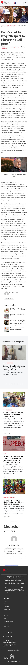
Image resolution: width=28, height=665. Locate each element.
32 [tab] (17, 558)
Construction (13, 25)
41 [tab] (13, 560)
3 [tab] (10, 384)
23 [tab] (23, 556)
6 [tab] (16, 384)
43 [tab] (17, 560)
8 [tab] (20, 384)
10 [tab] (21, 554)
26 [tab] (5, 558)
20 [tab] (17, 556)
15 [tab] (7, 556)
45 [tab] (21, 560)
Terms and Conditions (9, 621)
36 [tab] (25, 558)
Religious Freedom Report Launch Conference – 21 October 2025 (18, 310)
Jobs (5, 618)
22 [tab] (21, 556)
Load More (14, 522)
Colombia (10, 363)
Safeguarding (7, 627)
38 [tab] (7, 560)
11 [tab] (23, 554)
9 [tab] (22, 384)
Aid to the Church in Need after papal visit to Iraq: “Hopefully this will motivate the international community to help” (18, 323)
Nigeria (9, 410)
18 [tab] (13, 556)
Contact (6, 616)
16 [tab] (9, 556)
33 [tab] (19, 558)
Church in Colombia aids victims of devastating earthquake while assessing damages (14, 368)
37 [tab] (5, 560)
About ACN (6, 598)
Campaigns (6, 606)
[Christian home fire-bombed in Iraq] (6, 316)
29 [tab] (11, 558)
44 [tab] (19, 560)
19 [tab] (15, 556)
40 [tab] (11, 560)
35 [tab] (23, 558)
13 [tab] (2, 556)
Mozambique (10, 497)
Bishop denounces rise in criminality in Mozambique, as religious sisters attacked (13, 502)
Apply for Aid (7, 609)
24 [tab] (25, 556)
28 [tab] (9, 558)
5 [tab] (14, 384)
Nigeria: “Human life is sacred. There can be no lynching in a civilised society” (13, 414)
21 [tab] (19, 556)
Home (2, 25)
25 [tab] (2, 558)
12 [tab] (25, 554)
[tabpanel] (14, 362)
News (4, 363)
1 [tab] (6, 384)
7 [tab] (18, 384)
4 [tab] (12, 384)
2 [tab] (8, 384)
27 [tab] (7, 558)
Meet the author (9, 298)
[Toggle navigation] (25, 3)
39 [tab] (9, 560)
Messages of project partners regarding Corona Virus (17, 328)
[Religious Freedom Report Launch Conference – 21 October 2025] (6, 310)
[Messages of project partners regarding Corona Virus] (6, 329)
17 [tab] (11, 556)
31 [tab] (15, 558)
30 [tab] (13, 558)
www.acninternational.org (13, 650)
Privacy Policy (7, 624)
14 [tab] (5, 556)
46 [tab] (23, 560)
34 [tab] (21, 558)
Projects (7, 25)
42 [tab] (15, 560)
